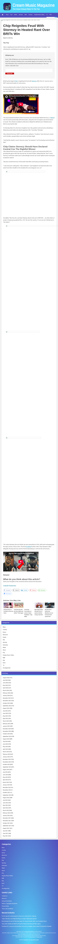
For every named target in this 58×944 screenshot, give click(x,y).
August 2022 (6, 797)
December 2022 (7, 787)
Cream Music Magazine (34, 5)
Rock (7, 14)
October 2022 (6, 792)
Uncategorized (6, 667)
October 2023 (6, 764)
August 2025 (6, 708)
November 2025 (7, 700)
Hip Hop (21, 14)
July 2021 (5, 830)
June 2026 (5, 682)
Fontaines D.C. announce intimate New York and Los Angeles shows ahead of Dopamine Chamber (26, 926)
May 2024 (5, 746)
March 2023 (6, 782)
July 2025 (5, 710)
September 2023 (7, 767)
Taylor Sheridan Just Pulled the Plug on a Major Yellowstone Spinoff (19, 918)
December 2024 (7, 728)
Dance (4, 632)
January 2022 (6, 815)
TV (47, 14)
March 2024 (6, 751)
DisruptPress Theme (35, 939)
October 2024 (6, 733)
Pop (11, 14)
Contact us (4, 896)
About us (4, 898)
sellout (52, 117)
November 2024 (7, 731)
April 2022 (5, 807)
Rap (4, 660)
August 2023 (6, 769)
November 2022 (7, 790)
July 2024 (5, 741)
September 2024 (7, 736)
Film (51, 14)
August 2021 (6, 828)
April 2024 (5, 749)
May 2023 (5, 777)
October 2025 (6, 703)
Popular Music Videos (39, 14)
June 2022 (5, 802)
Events (4, 637)
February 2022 (6, 813)
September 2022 (7, 795)
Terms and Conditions (7, 908)
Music (4, 650)
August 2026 (6, 677)
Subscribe (9, 73)
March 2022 (6, 810)
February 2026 (6, 693)
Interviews (5, 645)
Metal (15, 14)
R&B (26, 14)
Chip (16, 81)
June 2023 (5, 774)
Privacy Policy (5, 906)
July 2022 (5, 800)
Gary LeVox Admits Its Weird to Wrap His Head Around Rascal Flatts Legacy (21, 923)
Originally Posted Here (9, 585)
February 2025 (6, 723)
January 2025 (6, 726)
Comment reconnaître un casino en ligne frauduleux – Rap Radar (28, 613)
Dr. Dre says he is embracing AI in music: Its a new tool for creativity (19, 916)
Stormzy (34, 81)
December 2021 (7, 818)
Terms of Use (32, 936)
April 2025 (5, 718)
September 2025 (7, 705)
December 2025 (7, 698)
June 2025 (5, 713)
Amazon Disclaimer (7, 901)
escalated (28, 546)
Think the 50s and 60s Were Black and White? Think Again (18, 611)
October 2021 (6, 823)
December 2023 (7, 759)
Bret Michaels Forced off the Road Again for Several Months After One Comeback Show (24, 921)
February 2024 (6, 754)
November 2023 (7, 762)
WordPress (26, 939)
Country (30, 14)
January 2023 (6, 784)
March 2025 (6, 721)
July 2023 (5, 772)
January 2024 (6, 756)
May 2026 (5, 685)
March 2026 (6, 690)
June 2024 (5, 744)
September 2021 (7, 825)
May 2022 (5, 805)
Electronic (5, 634)
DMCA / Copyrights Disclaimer (9, 903)
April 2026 (5, 687)
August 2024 (6, 739)
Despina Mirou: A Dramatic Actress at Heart (8, 611)
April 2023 (5, 779)
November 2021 (7, 820)
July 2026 (5, 680)
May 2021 (5, 836)
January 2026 (6, 695)
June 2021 (5, 833)
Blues (4, 627)
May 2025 (5, 716)
